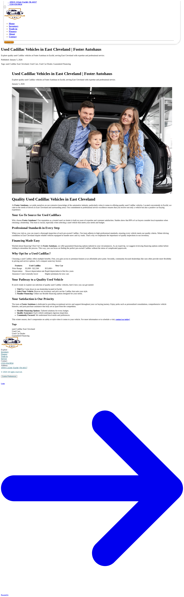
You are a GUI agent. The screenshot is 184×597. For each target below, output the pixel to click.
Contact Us (9, 42)
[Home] (15, 18)
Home (12, 23)
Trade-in (13, 29)
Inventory (13, 26)
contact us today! (123, 319)
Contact (13, 36)
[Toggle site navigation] (5, 7)
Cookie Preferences (9, 376)
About (12, 34)
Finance (13, 31)
